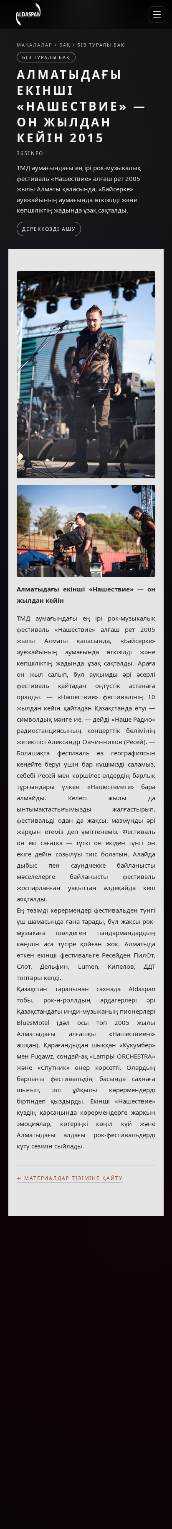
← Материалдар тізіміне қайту (70, 1178)
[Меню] (157, 14)
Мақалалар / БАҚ (45, 45)
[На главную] (28, 14)
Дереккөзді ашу (49, 229)
